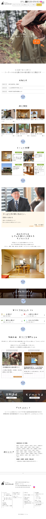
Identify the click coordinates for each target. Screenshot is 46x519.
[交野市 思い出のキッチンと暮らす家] (23, 128)
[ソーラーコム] (6, 3)
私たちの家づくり (17, 492)
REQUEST (11, 397)
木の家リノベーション (18, 497)
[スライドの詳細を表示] (23, 37)
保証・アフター (38, 500)
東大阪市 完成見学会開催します (15, 91)
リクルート (38, 496)
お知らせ (26, 492)
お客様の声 (5, 504)
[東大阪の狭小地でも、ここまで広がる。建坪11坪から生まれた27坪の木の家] (34, 358)
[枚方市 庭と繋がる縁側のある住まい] (38, 128)
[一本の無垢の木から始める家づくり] (12, 358)
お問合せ (25, 4)
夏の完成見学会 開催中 (14, 84)
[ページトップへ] (23, 473)
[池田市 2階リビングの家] (38, 114)
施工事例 (4, 503)
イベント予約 (31, 4)
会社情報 (37, 492)
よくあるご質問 (38, 501)
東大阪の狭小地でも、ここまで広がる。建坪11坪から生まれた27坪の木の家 (34, 368)
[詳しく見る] (23, 282)
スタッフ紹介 (38, 498)
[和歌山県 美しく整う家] (23, 114)
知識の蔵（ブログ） (28, 501)
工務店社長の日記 (39, 226)
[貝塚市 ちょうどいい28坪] (8, 128)
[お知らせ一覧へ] (23, 97)
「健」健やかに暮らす (7, 498)
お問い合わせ (26, 497)
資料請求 (38, 4)
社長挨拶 (31, 226)
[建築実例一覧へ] (23, 141)
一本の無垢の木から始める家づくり (10, 367)
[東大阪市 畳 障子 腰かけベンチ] (8, 114)
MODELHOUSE (34, 397)
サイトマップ (37, 505)
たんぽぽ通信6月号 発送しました (16, 87)
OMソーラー (16, 496)
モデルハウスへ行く (17, 4)
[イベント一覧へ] (23, 180)
